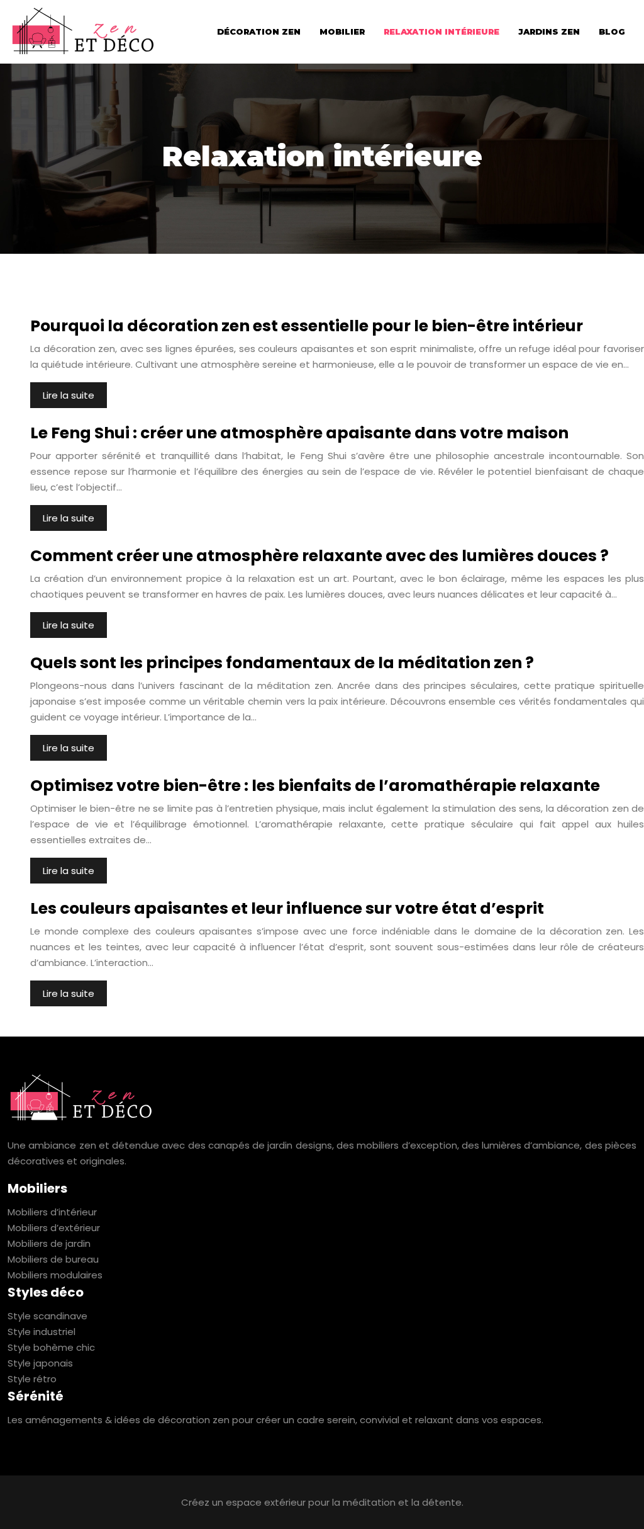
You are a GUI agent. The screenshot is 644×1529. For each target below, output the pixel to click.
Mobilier (342, 31)
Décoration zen (259, 31)
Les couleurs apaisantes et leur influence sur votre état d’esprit (287, 908)
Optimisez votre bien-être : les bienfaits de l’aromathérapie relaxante (315, 786)
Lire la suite (68, 395)
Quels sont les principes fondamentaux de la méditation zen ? (282, 663)
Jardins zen (549, 31)
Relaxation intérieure (441, 31)
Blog (612, 31)
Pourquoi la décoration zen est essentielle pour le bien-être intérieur (306, 326)
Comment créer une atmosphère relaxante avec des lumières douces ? (319, 556)
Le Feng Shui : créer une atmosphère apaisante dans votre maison (299, 433)
